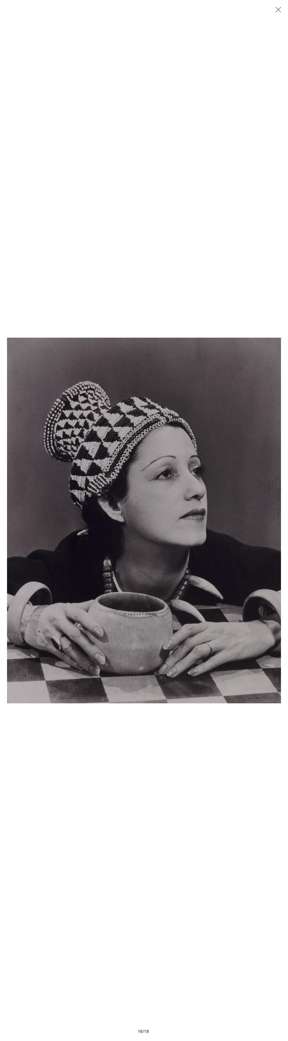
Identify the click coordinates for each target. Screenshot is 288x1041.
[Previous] (75, 520)
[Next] (212, 520)
